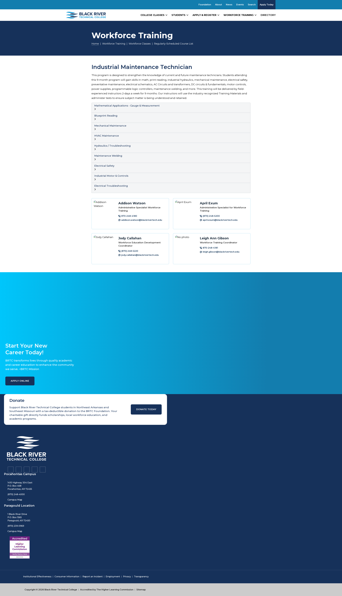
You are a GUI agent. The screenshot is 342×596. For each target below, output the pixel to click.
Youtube (26, 469)
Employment (113, 576)
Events (240, 4)
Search (252, 4)
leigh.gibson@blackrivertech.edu (221, 252)
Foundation (205, 4)
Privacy (127, 576)
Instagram (18, 469)
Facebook (10, 469)
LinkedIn (34, 469)
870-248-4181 (210, 248)
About (218, 4)
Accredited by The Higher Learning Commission (106, 589)
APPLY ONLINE (20, 381)
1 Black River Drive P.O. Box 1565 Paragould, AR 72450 (18, 517)
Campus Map (14, 499)
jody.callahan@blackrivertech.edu (140, 255)
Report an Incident (92, 576)
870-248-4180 (129, 216)
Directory (268, 15)
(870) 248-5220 (129, 251)
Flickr (42, 469)
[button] (171, 108)
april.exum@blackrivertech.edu (220, 220)
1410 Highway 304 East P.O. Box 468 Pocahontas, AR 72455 (19, 485)
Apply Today (266, 4)
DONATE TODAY (146, 409)
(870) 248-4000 (16, 494)
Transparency (141, 576)
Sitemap (141, 589)
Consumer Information (67, 576)
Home (95, 43)
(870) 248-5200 (211, 216)
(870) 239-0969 (15, 526)
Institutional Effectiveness (37, 576)
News (229, 4)
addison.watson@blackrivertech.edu (141, 220)
